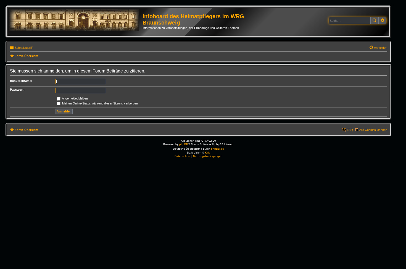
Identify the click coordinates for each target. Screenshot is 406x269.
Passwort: (17, 89)
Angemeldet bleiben (74, 98)
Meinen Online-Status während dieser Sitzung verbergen (99, 103)
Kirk (207, 152)
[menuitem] (378, 47)
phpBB (183, 144)
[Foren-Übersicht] (76, 20)
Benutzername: (21, 80)
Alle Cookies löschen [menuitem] (373, 129)
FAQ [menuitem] (350, 129)
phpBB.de (217, 148)
